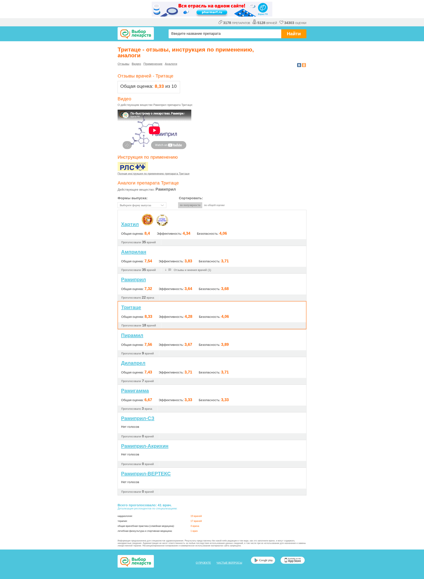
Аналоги (171, 64)
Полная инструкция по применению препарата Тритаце (153, 173)
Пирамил (132, 335)
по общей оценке (214, 205)
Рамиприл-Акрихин (144, 446)
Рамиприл (133, 279)
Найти (294, 33)
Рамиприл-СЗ (137, 418)
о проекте (203, 562)
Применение (152, 64)
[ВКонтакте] (299, 65)
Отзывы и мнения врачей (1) (192, 270)
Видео (136, 64)
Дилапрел (133, 363)
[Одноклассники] (304, 65)
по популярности (190, 205)
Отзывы (123, 64)
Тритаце (131, 307)
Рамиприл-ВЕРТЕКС (146, 473)
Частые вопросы (229, 562)
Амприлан (133, 252)
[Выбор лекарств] (136, 33)
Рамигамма (135, 390)
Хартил (130, 224)
